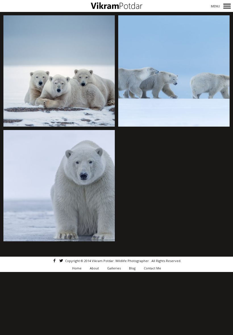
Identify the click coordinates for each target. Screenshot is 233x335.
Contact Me (152, 268)
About (94, 268)
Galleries (114, 268)
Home (77, 268)
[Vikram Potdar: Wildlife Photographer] (116, 5)
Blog (132, 268)
